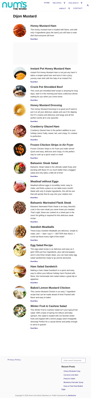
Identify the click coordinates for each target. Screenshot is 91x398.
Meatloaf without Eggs (44, 181)
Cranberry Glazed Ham (44, 126)
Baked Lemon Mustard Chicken (50, 287)
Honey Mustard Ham (43, 25)
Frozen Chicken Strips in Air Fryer (51, 144)
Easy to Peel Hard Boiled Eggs (72, 387)
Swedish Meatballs (42, 226)
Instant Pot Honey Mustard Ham (50, 68)
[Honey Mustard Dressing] (19, 109)
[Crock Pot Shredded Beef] (19, 91)
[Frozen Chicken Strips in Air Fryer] (19, 149)
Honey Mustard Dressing (46, 105)
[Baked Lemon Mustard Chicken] (19, 292)
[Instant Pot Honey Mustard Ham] (19, 73)
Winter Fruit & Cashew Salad (48, 306)
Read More (34, 39)
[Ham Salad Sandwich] (19, 271)
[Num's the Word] (14, 5)
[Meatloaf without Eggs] (19, 186)
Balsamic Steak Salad (44, 163)
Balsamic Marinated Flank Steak (50, 202)
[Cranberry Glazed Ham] (19, 131)
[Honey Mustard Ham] (19, 30)
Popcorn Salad (69, 379)
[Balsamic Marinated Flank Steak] (19, 207)
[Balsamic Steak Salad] (19, 167)
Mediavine (72, 395)
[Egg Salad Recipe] (19, 249)
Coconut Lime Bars (71, 375)
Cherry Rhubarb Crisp (72, 371)
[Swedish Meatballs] (19, 231)
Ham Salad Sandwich (43, 266)
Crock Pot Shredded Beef (46, 86)
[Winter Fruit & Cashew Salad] (19, 310)
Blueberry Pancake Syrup (73, 382)
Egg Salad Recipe (41, 245)
